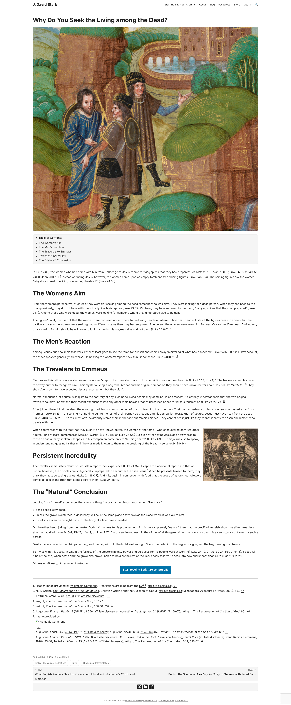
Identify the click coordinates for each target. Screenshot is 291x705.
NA (142, 585)
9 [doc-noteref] (111, 531)
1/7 (164, 611)
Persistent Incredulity (52, 256)
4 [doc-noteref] (216, 379)
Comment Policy (150, 700)
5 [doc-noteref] (246, 384)
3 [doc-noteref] (177, 356)
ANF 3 (88, 641)
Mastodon (81, 563)
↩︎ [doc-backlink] (175, 585)
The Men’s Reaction (51, 247)
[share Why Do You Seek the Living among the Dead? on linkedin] (145, 687)
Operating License (166, 700)
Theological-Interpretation (96, 663)
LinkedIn (64, 563)
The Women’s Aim (50, 242)
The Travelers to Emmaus (55, 251)
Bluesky (52, 563)
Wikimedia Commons (83, 585)
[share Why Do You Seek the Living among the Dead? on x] (139, 687)
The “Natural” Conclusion (55, 260)
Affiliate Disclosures (133, 700)
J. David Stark (45, 4)
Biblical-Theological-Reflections (50, 663)
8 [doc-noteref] (147, 470)
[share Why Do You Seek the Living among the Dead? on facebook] (151, 687)
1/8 (81, 611)
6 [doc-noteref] (224, 401)
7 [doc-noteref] (134, 433)
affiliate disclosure (159, 585)
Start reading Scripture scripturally (145, 569)
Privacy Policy (181, 700)
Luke (74, 663)
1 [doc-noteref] (60, 276)
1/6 (146, 632)
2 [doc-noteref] (170, 328)
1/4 (71, 632)
